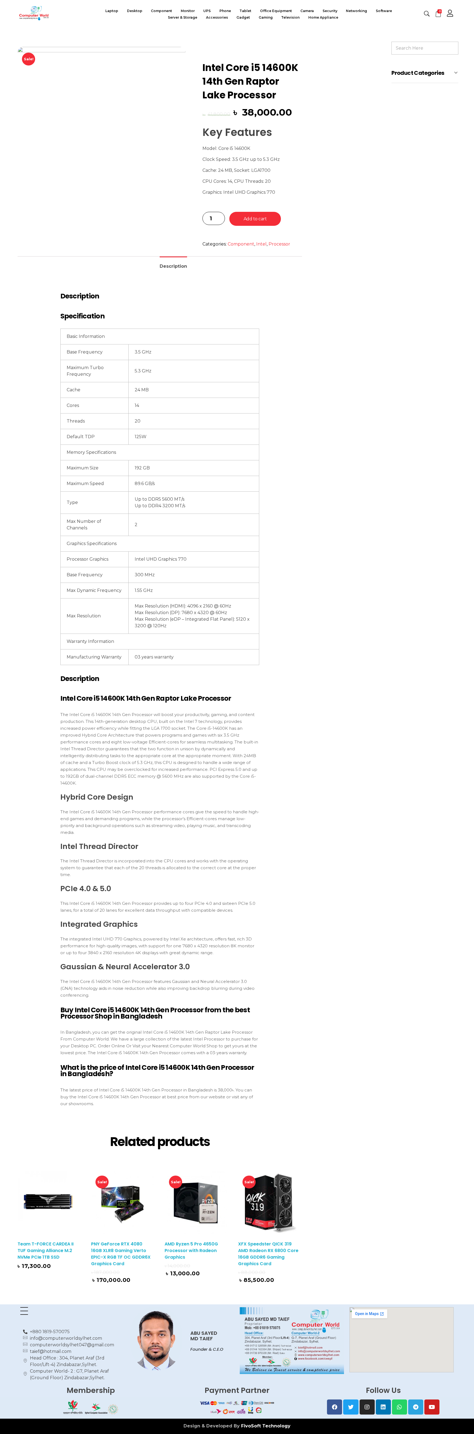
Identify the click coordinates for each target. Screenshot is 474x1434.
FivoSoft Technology (265, 1426)
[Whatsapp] (399, 1407)
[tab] (173, 264)
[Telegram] (415, 1407)
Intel (261, 244)
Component (241, 244)
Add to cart (255, 218)
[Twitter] (350, 1407)
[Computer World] (55, 13)
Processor (279, 244)
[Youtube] (431, 1407)
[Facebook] (334, 1407)
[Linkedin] (383, 1407)
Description (173, 266)
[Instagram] (367, 1407)
